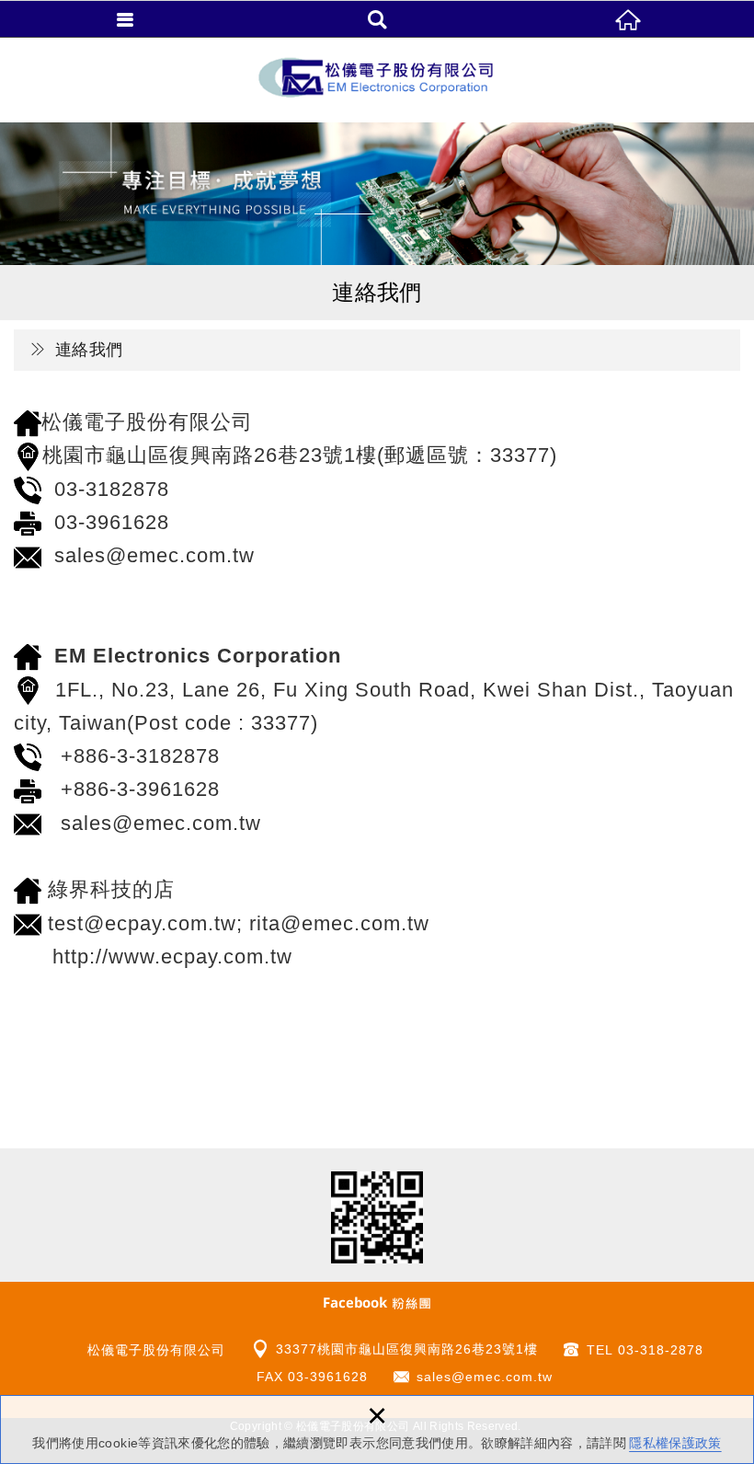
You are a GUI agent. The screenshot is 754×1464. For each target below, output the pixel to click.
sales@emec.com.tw (485, 1376)
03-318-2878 (660, 1350)
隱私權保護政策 (675, 1442)
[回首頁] (628, 18)
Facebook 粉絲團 (377, 1302)
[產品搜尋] (376, 18)
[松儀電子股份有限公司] (377, 80)
